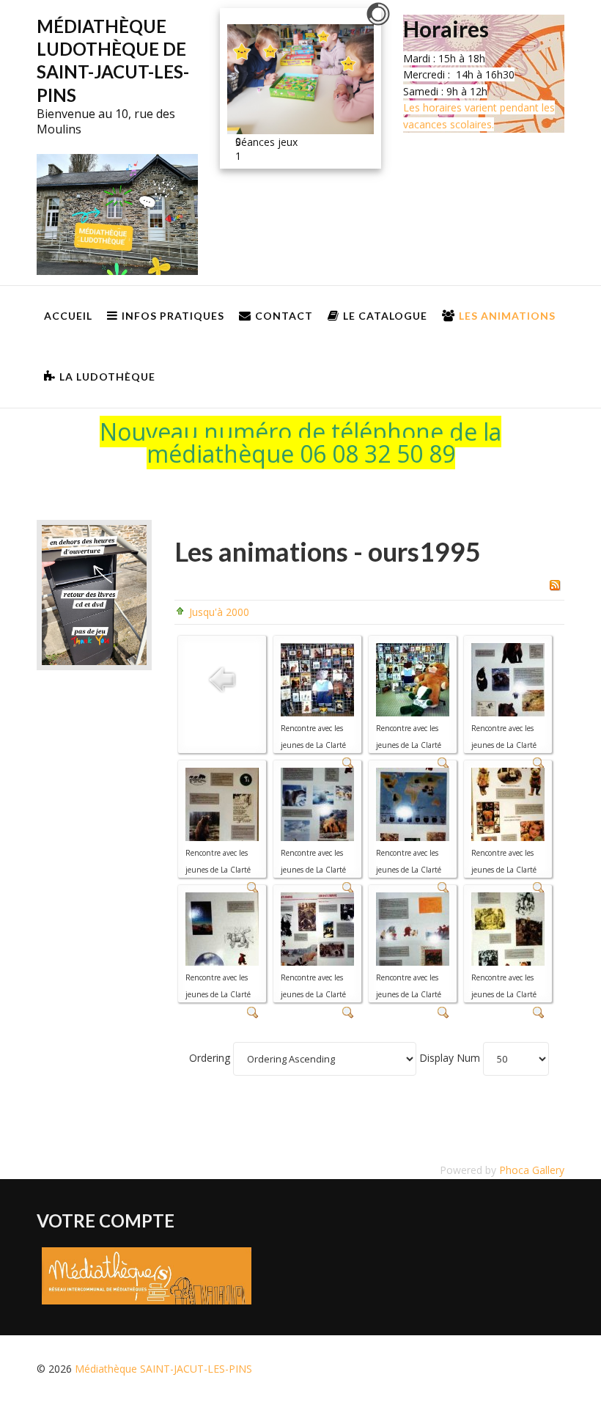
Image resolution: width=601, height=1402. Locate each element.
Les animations (507, 315)
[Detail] (253, 1012)
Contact (284, 315)
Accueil (68, 315)
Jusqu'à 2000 (219, 612)
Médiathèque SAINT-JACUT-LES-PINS (163, 1369)
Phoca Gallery (531, 1170)
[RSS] (555, 583)
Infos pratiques (173, 315)
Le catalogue (385, 315)
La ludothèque (107, 376)
